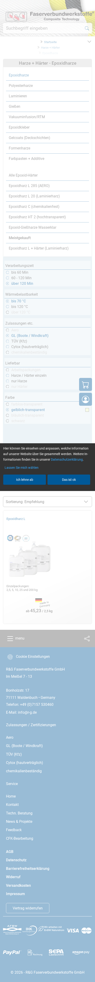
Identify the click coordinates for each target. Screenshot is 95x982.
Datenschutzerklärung (67, 459)
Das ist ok (69, 479)
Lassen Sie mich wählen (22, 467)
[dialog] (47, 491)
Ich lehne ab (24, 479)
